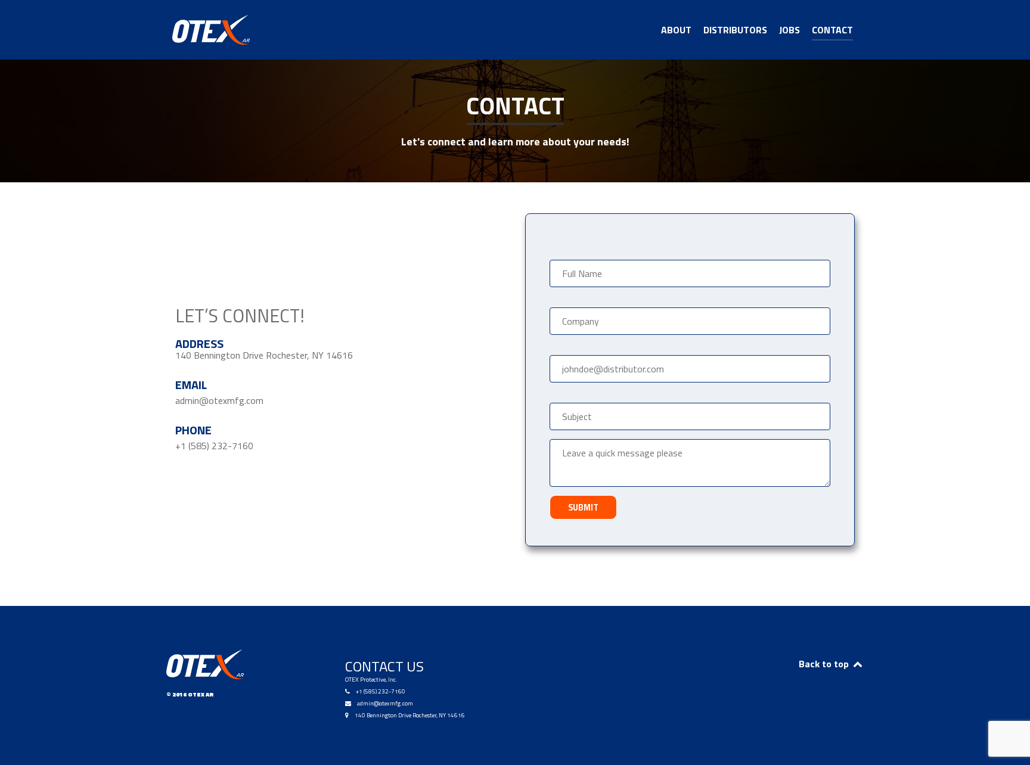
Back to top (825, 664)
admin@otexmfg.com (385, 703)
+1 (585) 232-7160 (380, 691)
